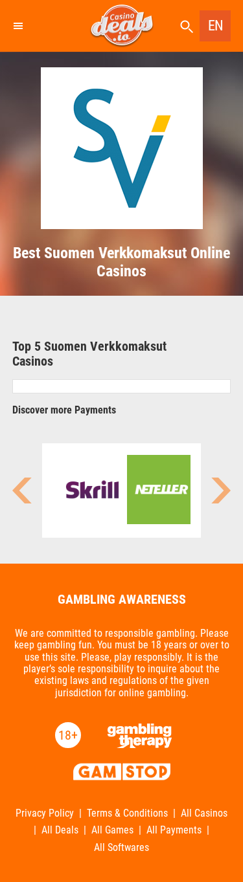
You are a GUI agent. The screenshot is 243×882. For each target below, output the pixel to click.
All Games (112, 830)
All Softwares (121, 848)
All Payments (174, 830)
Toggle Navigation (17, 26)
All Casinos (204, 813)
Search (187, 27)
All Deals (59, 830)
